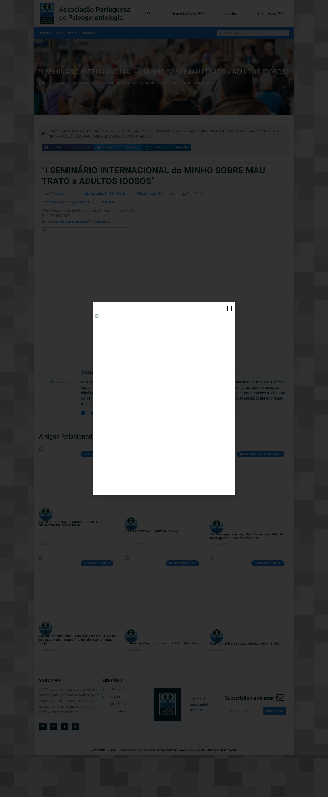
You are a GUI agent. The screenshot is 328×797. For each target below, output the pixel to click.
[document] (164, 398)
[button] (229, 308)
